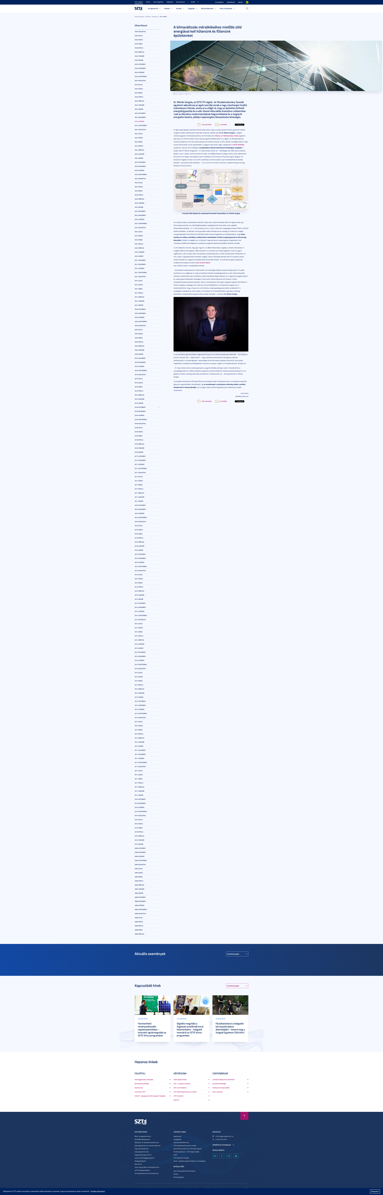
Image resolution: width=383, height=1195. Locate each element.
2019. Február (139, 399)
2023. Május (139, 191)
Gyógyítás (191, 8)
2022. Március (139, 248)
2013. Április (139, 685)
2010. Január (139, 844)
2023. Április (139, 195)
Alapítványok (177, 1136)
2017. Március (139, 493)
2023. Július (139, 183)
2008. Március (139, 934)
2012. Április (139, 734)
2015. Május (139, 583)
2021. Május (139, 289)
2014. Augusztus (140, 619)
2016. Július (139, 526)
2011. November (140, 754)
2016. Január (139, 550)
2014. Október (139, 611)
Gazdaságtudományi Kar (142, 1152)
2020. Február (139, 350)
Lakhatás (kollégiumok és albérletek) (223, 1079)
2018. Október (139, 415)
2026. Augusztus (140, 31)
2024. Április (139, 146)
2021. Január (139, 305)
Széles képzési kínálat (180, 1079)
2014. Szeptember (141, 615)
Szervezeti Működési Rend (181, 1142)
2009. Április (139, 881)
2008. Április (139, 926)
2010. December (140, 799)
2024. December (140, 113)
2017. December (140, 456)
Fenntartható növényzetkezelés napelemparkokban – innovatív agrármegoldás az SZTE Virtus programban (152, 1029)
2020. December (140, 309)
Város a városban (217, 1092)
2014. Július (139, 624)
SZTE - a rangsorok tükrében (182, 1084)
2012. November (140, 705)
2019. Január (139, 403)
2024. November (140, 117)
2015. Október (139, 562)
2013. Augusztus (140, 668)
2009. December (140, 848)
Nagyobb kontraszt (247, 2)
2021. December (140, 260)
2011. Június (139, 775)
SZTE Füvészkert (178, 1096)
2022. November (140, 215)
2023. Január (139, 207)
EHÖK (175, 1155)
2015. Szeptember (141, 566)
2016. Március (139, 542)
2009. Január (139, 893)
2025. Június (139, 89)
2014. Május (139, 632)
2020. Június (139, 334)
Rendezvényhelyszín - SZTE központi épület (186, 1152)
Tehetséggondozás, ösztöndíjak (144, 1079)
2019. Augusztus (140, 374)
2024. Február (139, 154)
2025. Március (139, 101)
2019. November (140, 362)
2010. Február (139, 840)
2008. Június (139, 922)
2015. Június (139, 579)
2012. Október (139, 709)
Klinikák (176, 1174)
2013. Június (139, 677)
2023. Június (139, 187)
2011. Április (139, 783)
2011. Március (139, 787)
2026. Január (139, 60)
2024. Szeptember (141, 125)
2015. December (140, 554)
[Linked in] (214, 1156)
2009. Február (139, 889)
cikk (201, 133)
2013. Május (139, 681)
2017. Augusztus (140, 472)
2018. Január (139, 452)
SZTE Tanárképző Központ (142, 1170)
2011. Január (139, 795)
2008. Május (139, 930)
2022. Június (139, 236)
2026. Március (139, 52)
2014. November (140, 607)
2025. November (140, 68)
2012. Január (139, 746)
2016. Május (139, 534)
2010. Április (139, 832)
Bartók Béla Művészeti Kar (142, 1139)
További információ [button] (97, 1191)
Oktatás (167, 8)
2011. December (140, 750)
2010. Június (139, 824)
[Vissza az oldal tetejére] (244, 1116)
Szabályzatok (177, 1139)
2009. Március (139, 885)
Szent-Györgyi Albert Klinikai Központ (184, 1171)
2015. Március (139, 591)
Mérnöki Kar (138, 1164)
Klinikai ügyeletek (179, 1177)
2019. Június (139, 383)
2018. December (140, 407)
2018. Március (139, 444)
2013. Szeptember (141, 664)
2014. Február (139, 644)
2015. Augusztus (140, 570)
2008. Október (139, 905)
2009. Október (139, 856)
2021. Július (139, 281)
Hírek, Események (226, 8)
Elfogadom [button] (375, 1191)
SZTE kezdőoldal (139, 2)
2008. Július (139, 918)
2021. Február (139, 301)
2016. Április (139, 538)
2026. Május (139, 44)
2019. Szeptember (141, 370)
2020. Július (139, 330)
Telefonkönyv (219, 2)
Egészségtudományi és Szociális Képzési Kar (148, 1145)
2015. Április (139, 587)
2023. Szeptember (141, 174)
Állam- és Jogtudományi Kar (143, 1136)
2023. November (140, 166)
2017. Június (139, 481)
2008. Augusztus (140, 913)
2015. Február (139, 595)
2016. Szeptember (141, 517)
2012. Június (139, 726)
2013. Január (139, 697)
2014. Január (139, 648)
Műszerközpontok (207, 8)
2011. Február (139, 791)
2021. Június (139, 285)
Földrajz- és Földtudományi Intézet (227, 136)
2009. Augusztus (140, 864)
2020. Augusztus (140, 325)
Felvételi (148, 2)
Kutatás (179, 8)
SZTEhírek (147, 16)
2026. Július (139, 36)
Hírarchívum (155, 16)
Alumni (193, 2)
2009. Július (139, 869)
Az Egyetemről (153, 8)
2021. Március (139, 297)
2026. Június (139, 40)
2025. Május (139, 93)
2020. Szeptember (141, 321)
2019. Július (139, 379)
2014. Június (139, 628)
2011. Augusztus (140, 766)
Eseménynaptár (233, 954)
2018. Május (139, 436)
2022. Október (139, 219)
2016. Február (139, 546)
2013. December (140, 652)
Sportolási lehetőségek (219, 1084)
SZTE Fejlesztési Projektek (181, 1158)
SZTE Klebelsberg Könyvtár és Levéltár (185, 1092)
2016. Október (139, 513)
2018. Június (139, 432)
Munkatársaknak (180, 2)
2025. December (140, 64)
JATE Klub (176, 1100)
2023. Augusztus (140, 178)
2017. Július (139, 477)
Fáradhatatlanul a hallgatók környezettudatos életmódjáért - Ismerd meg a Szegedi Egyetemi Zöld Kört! (230, 1028)
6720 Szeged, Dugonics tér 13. (224, 1136)
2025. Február (139, 105)
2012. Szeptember (141, 713)
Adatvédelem (231, 2)
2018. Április (139, 440)
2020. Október (139, 317)
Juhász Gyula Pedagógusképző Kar (144, 1158)
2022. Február (139, 252)
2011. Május (139, 779)
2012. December (140, 701)
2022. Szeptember (141, 223)
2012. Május (139, 730)
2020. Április (139, 342)
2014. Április (139, 636)
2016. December (140, 505)
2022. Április (139, 244)
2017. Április (139, 489)
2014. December (140, 603)
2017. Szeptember (141, 468)
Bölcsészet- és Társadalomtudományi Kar (147, 1142)
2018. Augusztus (140, 423)
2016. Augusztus (140, 521)
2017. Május (139, 485)
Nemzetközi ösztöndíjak (142, 1084)
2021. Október (139, 268)
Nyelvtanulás (139, 1088)
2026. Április (139, 48)
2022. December (140, 211)
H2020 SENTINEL (239, 145)
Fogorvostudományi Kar (142, 1149)
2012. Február (139, 742)
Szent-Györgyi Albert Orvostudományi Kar (147, 1167)
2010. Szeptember (141, 811)
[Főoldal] (138, 8)
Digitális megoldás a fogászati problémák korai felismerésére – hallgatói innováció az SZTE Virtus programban (190, 1029)
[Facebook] (221, 1156)
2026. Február (139, 56)
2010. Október (139, 807)
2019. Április (139, 391)
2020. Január (139, 354)
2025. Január (139, 109)
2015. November (140, 558)
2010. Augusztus (140, 815)
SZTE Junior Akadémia (180, 1088)
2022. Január (139, 256)
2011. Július (139, 771)
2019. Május (139, 387)
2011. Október (139, 758)
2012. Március (139, 738)
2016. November (140, 509)
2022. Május (139, 240)
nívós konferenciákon (202, 262)
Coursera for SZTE (140, 1092)
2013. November (140, 656)
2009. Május (139, 877)
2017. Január (139, 501)
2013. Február (139, 693)
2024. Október (163, 16)
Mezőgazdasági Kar (140, 1161)
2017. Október (139, 464)
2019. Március (139, 395)
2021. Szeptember (141, 272)
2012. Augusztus (140, 717)
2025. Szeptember (141, 76)
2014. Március (139, 640)
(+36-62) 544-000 (221, 1139)
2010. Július (139, 820)
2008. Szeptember (141, 909)
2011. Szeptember (141, 762)
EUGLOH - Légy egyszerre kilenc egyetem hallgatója (150, 1096)
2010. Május (139, 828)
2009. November (140, 852)
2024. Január (139, 158)
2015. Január (139, 599)
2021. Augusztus (140, 276)
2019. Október (139, 366)
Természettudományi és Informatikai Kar (147, 1173)
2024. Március (139, 150)
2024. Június (139, 138)
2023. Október (139, 170)
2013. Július (139, 673)
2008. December (140, 897)
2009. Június (139, 873)
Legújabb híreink (143, 1019)
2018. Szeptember (141, 419)
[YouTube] (235, 1156)
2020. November (140, 313)
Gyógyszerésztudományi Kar (143, 1155)
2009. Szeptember (141, 860)
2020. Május (139, 338)
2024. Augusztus (140, 129)
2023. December (140, 162)
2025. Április (139, 97)
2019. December (140, 358)
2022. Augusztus (140, 227)
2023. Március (139, 199)
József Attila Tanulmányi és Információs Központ (188, 1149)
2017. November (140, 460)
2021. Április (139, 293)
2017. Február (139, 497)
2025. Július (139, 85)
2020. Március (139, 346)
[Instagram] (228, 1156)
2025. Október (139, 72)
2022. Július (139, 232)
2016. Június (139, 530)
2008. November (140, 901)
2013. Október (139, 660)
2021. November (140, 264)
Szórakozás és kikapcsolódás (221, 1088)
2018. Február (139, 448)
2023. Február (139, 203)
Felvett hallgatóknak (158, 2)
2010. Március (139, 836)
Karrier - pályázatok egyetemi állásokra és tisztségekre (190, 1161)
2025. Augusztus (140, 80)
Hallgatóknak (169, 2)
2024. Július (139, 134)
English (240, 2)
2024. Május (139, 142)
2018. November (140, 411)
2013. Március (139, 689)
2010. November (140, 803)
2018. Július (139, 428)
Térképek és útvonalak (221, 1145)
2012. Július (139, 722)
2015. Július (139, 575)
